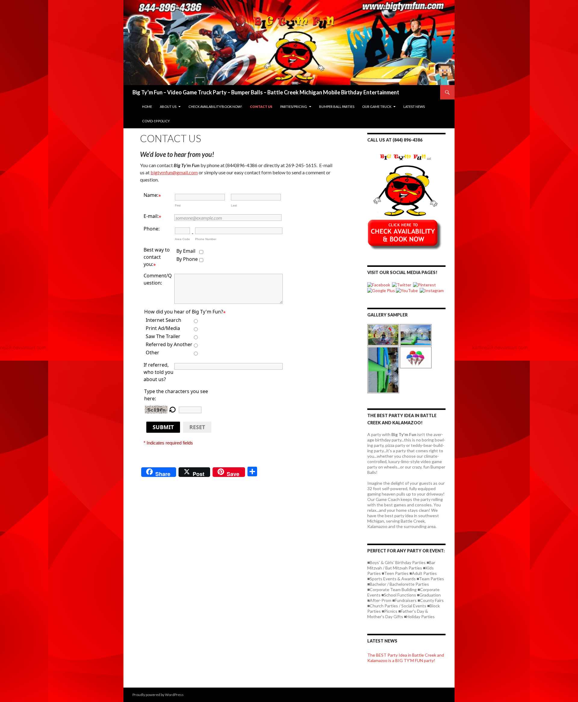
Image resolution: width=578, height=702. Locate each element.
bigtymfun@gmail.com (174, 172)
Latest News (414, 106)
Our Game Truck (376, 106)
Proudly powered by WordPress (158, 694)
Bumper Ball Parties (336, 106)
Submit (163, 427)
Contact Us (261, 106)
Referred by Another (169, 344)
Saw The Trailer (163, 336)
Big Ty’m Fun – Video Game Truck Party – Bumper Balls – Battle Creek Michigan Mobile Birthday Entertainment (265, 92)
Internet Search (163, 320)
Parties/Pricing (293, 106)
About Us (168, 106)
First (178, 205)
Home (147, 106)
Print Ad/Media (163, 328)
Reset (197, 427)
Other (152, 352)
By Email (185, 251)
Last (234, 205)
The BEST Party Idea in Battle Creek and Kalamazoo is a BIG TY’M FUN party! (405, 657)
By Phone (187, 259)
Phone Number (205, 239)
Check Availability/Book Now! (215, 106)
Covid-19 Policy (156, 121)
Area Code (182, 239)
